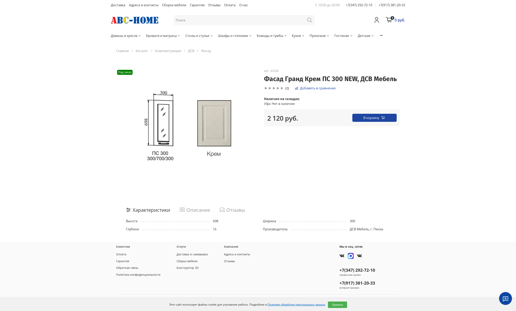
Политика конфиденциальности (138, 275)
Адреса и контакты (143, 5)
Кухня (296, 35)
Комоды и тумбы (270, 35)
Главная (122, 51)
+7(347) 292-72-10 (359, 5)
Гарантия (197, 5)
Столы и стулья (197, 35)
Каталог (142, 51)
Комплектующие (168, 51)
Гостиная (341, 35)
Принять (337, 304)
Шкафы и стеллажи (233, 35)
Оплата (230, 5)
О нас (243, 5)
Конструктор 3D (188, 268)
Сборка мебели (174, 5)
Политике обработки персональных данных (296, 304)
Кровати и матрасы (161, 35)
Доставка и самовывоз (192, 254)
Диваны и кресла (124, 35)
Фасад (206, 51)
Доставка (118, 5)
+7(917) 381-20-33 (392, 5)
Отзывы (214, 5)
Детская (364, 35)
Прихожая (318, 35)
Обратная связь (127, 268)
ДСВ (191, 51)
